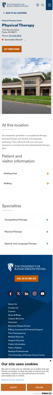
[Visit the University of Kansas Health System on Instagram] (34, 293)
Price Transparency (17, 333)
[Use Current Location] (37, 5)
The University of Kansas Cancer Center (26, 355)
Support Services (16, 340)
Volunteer (12, 322)
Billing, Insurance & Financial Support (25, 329)
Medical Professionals (18, 351)
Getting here (10, 173)
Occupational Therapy (16, 219)
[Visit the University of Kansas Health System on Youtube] (42, 293)
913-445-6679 (15, 35)
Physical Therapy (13, 231)
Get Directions (11, 49)
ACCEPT (13, 387)
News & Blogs (14, 315)
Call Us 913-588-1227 (26, 278)
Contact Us (13, 307)
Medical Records (16, 336)
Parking (8, 183)
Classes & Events (16, 318)
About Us (12, 304)
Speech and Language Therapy (21, 243)
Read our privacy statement (12, 380)
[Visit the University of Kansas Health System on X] (18, 293)
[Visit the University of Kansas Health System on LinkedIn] (26, 293)
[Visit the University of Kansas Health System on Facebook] (10, 293)
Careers (11, 311)
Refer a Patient (15, 347)
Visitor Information (16, 344)
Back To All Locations (16, 13)
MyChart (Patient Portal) (19, 326)
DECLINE (39, 387)
